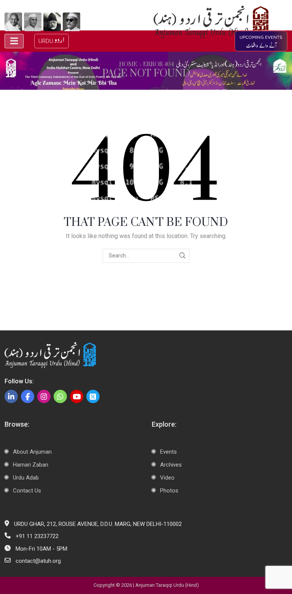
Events (168, 452)
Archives (171, 465)
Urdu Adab (26, 478)
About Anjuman (32, 452)
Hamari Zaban (30, 465)
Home (128, 64)
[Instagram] (44, 396)
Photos (169, 491)
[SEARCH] (182, 256)
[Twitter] (93, 396)
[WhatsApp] (60, 396)
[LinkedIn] (11, 396)
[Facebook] (27, 396)
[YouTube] (76, 396)
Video (167, 478)
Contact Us (27, 491)
